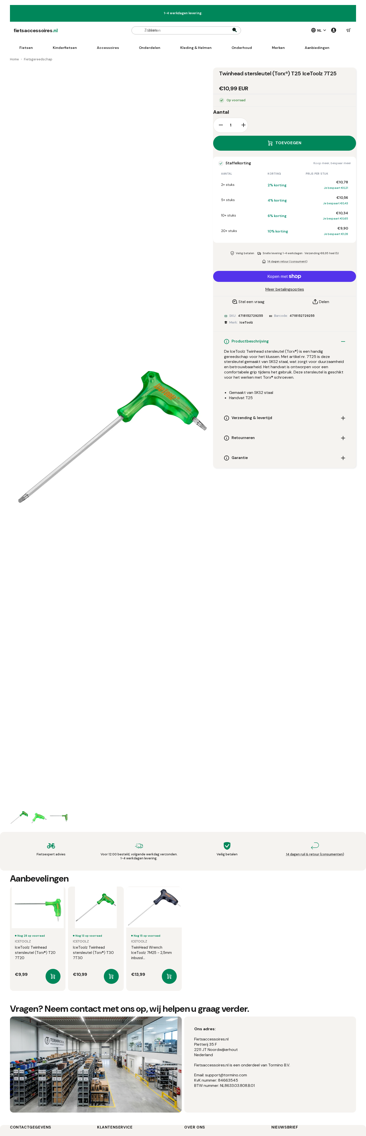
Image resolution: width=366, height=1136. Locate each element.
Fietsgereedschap (38, 59)
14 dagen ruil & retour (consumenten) (315, 854)
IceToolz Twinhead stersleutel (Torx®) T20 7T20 (35, 952)
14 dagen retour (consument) (287, 261)
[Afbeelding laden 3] (59, 818)
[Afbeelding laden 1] (19, 817)
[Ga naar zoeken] (234, 30)
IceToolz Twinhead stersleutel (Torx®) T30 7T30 (93, 952)
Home (14, 59)
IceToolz (246, 322)
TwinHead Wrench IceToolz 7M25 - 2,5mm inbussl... (151, 952)
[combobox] (186, 30)
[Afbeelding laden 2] (39, 818)
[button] (348, 30)
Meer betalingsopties (284, 289)
